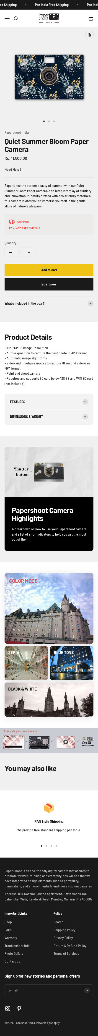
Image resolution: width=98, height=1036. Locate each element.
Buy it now (49, 284)
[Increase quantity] (29, 252)
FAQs (8, 930)
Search (58, 922)
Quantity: (11, 243)
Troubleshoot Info (17, 946)
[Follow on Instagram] (8, 1008)
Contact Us (12, 961)
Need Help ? (13, 169)
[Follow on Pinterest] (19, 1008)
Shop (8, 922)
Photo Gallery (14, 953)
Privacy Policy (63, 938)
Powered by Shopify (48, 1022)
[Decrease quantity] (10, 252)
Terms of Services (66, 953)
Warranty (11, 938)
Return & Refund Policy (70, 946)
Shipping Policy (64, 930)
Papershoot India (17, 132)
